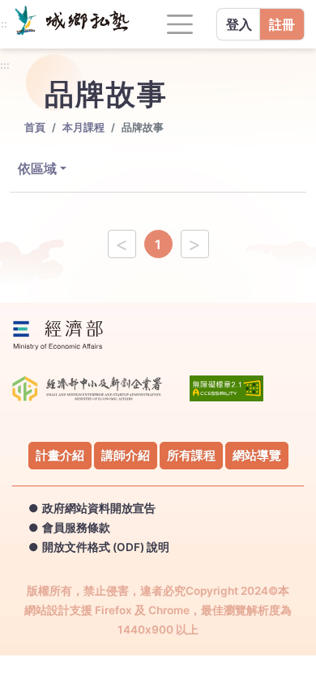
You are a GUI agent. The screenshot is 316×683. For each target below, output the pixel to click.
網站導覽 (257, 455)
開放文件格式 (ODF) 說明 (105, 547)
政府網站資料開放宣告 (99, 508)
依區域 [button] (37, 168)
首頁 (34, 127)
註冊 (282, 24)
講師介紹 (125, 455)
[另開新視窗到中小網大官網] (25, 19)
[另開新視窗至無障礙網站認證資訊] (226, 393)
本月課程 (83, 127)
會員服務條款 (76, 527)
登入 (239, 24)
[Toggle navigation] (180, 24)
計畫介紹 (60, 455)
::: (5, 66)
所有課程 (191, 455)
